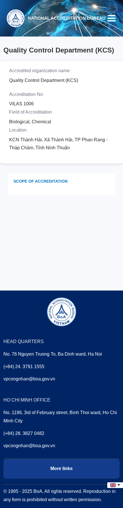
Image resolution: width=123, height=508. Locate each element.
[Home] (15, 18)
